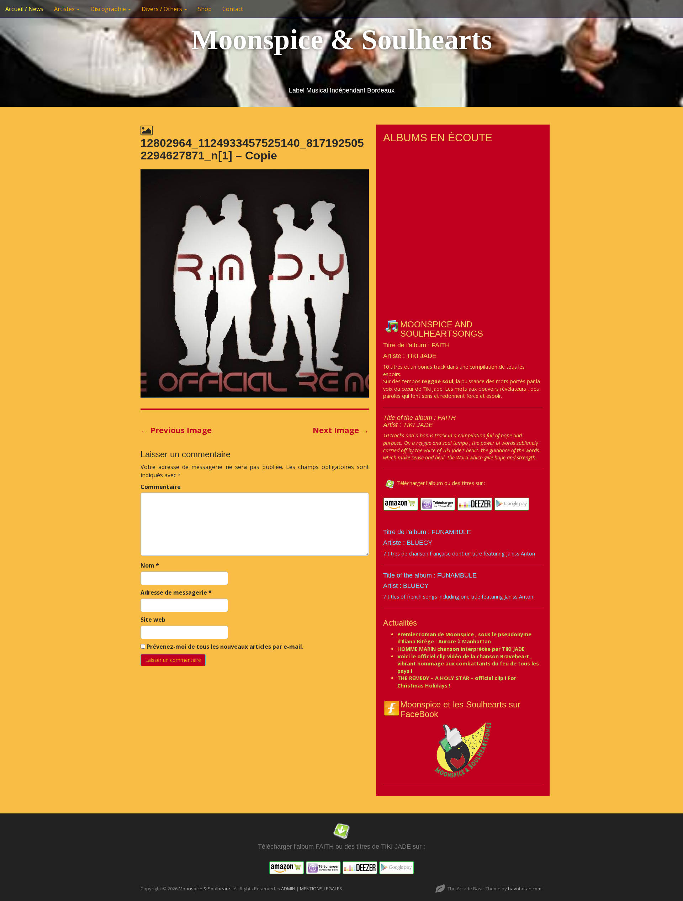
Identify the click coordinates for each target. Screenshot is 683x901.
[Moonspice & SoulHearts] (462, 749)
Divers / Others (163, 9)
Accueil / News (24, 9)
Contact (232, 9)
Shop (205, 9)
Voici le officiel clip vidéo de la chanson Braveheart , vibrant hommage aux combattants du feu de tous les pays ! (468, 663)
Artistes (65, 9)
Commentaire (161, 487)
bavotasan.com (524, 888)
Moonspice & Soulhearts (341, 39)
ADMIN (288, 888)
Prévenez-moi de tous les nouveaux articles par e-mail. (225, 646)
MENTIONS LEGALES (321, 888)
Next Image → (341, 430)
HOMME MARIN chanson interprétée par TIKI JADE (461, 649)
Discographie (108, 9)
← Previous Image (176, 430)
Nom (150, 565)
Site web (153, 619)
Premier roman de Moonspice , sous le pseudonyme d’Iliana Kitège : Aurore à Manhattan (464, 638)
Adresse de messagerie (176, 592)
